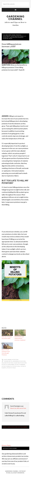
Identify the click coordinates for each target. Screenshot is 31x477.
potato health (7, 366)
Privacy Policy (6, 445)
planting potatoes (20, 362)
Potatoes (15, 359)
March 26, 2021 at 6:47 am (18, 408)
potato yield (11, 367)
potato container (8, 364)
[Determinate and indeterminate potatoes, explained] (20, 333)
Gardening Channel (15, 17)
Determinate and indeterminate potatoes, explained (20, 338)
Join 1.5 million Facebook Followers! (15, 427)
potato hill (16, 366)
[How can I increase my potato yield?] (7, 333)
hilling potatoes (7, 362)
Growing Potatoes (19, 361)
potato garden (20, 364)
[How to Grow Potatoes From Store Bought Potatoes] (7, 345)
